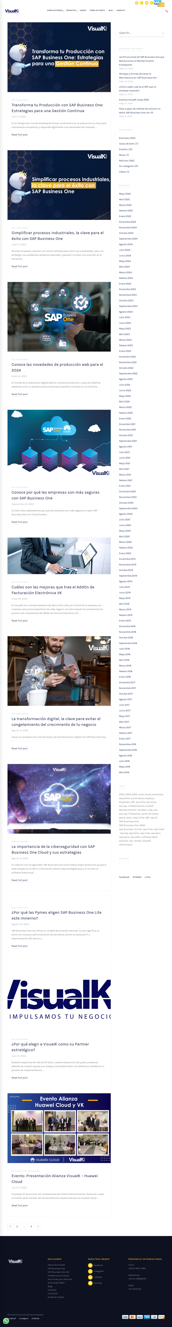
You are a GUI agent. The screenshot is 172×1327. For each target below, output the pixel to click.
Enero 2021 (125, 485)
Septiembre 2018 (128, 643)
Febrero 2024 (126, 278)
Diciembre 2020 (127, 491)
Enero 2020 (125, 553)
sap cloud (159, 829)
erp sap (123, 805)
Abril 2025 (124, 199)
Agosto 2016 (125, 755)
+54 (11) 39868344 (137, 1278)
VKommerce (125, 844)
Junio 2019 (125, 592)
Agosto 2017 (125, 699)
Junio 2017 (124, 710)
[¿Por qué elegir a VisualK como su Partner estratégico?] (59, 963)
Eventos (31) (125, 149)
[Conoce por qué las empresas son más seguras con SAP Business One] (59, 411)
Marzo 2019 (125, 609)
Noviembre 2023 (128, 294)
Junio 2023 (125, 322)
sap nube (145, 833)
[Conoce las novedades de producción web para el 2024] (59, 283)
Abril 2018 (124, 660)
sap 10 (153, 817)
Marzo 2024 (125, 272)
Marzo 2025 (125, 205)
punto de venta (150, 813)
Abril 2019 (124, 603)
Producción (134, 813)
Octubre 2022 (126, 367)
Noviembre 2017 (127, 688)
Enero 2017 (125, 738)
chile (141, 794)
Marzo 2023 (125, 339)
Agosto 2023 (126, 311)
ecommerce (137, 798)
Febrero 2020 (126, 547)
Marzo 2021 (125, 474)
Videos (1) (124, 171)
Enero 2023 (125, 351)
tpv (131, 840)
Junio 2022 (125, 390)
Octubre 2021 (126, 435)
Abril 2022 (124, 401)
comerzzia (157, 794)
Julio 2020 (124, 519)
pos (155, 809)
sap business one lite (130, 829)
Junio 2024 (125, 255)
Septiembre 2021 (128, 440)
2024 (128, 794)
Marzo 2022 (125, 407)
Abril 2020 (124, 536)
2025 (134, 794)
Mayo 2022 (125, 396)
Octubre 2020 (126, 502)
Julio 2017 (124, 704)
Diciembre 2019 (127, 558)
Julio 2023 (124, 317)
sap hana (134, 833)
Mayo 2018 (124, 654)
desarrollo (124, 798)
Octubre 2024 (126, 233)
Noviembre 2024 (128, 227)
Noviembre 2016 (127, 744)
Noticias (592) (127, 160)
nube (150, 809)
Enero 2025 (125, 216)
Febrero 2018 (125, 671)
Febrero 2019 (125, 615)
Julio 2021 (124, 452)
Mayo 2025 (125, 193)
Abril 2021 (124, 469)
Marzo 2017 (125, 727)
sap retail (135, 837)
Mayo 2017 (124, 716)
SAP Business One (129, 821)
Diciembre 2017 (127, 682)
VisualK (147, 840)
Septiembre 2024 (128, 238)
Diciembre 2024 (127, 221)
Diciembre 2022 (127, 356)
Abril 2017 (124, 721)
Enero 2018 (125, 676)
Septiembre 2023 (128, 306)
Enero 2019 (125, 620)
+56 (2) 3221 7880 (137, 1268)
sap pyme (124, 837)
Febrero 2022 (126, 412)
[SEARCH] (163, 33)
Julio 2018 (124, 648)
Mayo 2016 (124, 766)
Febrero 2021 (125, 480)
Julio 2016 (124, 761)
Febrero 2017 (125, 733)
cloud (148, 794)
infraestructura (136, 805)
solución (123, 840)
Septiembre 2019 (128, 575)
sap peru (155, 833)
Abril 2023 (124, 334)
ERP (133, 802)
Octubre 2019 (126, 570)
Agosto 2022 (126, 379)
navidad (141, 809)
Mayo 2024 (125, 261)
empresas (124, 802)
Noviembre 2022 (128, 362)
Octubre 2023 (126, 300)
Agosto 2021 (125, 446)
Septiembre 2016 (128, 749)
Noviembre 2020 (128, 497)
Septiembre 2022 (128, 373)
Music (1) (124, 154)
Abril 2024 (124, 266)
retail (129, 817)
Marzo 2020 (125, 542)
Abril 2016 (124, 772)
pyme (122, 817)
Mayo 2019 (124, 598)
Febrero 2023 (126, 345)
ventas (137, 840)
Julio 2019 (124, 587)
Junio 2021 (124, 457)
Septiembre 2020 (128, 508)
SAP (147, 817)
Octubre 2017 (126, 693)
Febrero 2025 (126, 210)
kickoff (149, 805)
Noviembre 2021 (127, 429)
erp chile (140, 802)
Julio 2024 (124, 249)
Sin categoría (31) (128, 166)
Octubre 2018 (126, 637)
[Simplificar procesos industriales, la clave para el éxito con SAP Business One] (59, 152)
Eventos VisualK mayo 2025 (134, 99)
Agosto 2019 (125, 581)
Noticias (17, 1171)
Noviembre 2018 (127, 631)
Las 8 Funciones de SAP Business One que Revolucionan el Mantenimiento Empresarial (141, 61)
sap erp (124, 833)
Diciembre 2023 (127, 289)
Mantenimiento (127, 809)
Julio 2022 (124, 384)
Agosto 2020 (126, 513)
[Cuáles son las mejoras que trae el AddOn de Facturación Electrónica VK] (59, 539)
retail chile (138, 817)
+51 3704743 (134, 1289)
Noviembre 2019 (127, 564)
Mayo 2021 (124, 463)
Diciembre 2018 (127, 626)
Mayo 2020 (125, 530)
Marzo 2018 (125, 665)
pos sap (123, 813)
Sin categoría (20, 100)
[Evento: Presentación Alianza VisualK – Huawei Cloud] (59, 1095)
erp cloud (151, 802)
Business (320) (127, 138)
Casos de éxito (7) (128, 143)
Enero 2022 (125, 418)
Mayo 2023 (125, 328)
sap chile (148, 829)
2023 (121, 794)
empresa (149, 798)
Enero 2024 (125, 283)
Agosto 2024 (126, 244)
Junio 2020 (125, 525)
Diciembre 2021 (127, 424)
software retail (149, 837)
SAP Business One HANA (132, 825)
